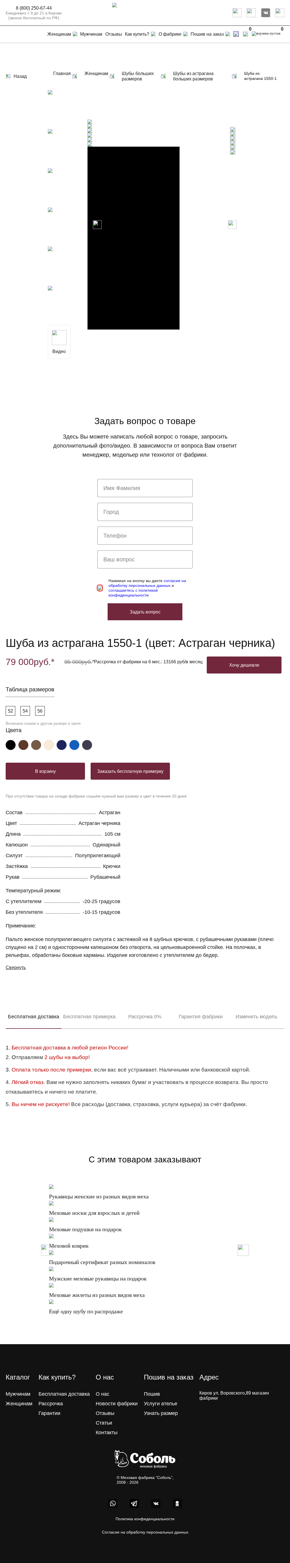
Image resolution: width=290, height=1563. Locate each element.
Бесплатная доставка (33, 1016)
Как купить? (137, 34)
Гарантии (49, 1413)
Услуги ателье (160, 1403)
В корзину (45, 771)
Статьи (104, 1423)
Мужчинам (18, 1394)
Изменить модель (256, 1016)
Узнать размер (161, 1413)
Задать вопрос (145, 612)
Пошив (152, 1394)
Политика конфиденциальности (145, 1519)
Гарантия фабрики (201, 1016)
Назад (20, 76)
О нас (102, 1394)
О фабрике (170, 34)
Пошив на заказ (207, 34)
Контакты (107, 1432)
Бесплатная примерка (89, 1016)
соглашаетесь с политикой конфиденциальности (133, 592)
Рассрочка (51, 1403)
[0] (245, 34)
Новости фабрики (117, 1403)
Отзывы (105, 1413)
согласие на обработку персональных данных (147, 583)
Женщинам (19, 1403)
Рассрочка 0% (144, 1016)
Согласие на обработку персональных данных (145, 1532)
